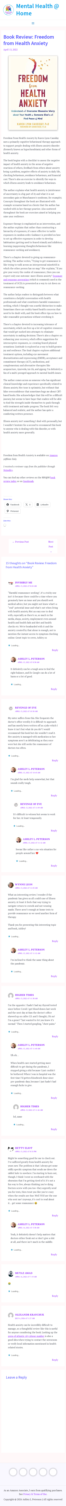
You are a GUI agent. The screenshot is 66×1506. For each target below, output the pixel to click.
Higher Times (24, 995)
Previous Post (20, 541)
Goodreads (28, 481)
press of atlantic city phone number (26, 1336)
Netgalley (8, 470)
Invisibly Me (23, 582)
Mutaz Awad (23, 1273)
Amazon (53, 455)
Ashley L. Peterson (31, 658)
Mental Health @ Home (37, 9)
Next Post (50, 542)
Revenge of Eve (26, 707)
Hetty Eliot (23, 1148)
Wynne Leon (24, 884)
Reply (55, 650)
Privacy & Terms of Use (35, 1494)
